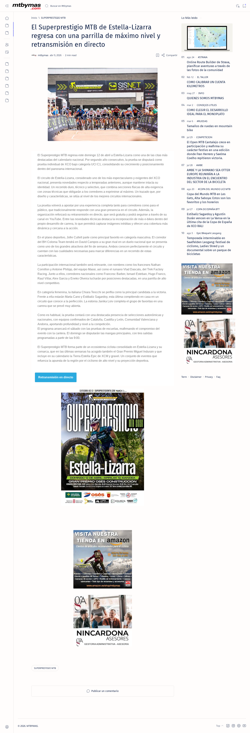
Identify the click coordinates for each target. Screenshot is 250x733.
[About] (7, 44)
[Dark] (237, 6)
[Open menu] (7, 6)
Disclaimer (196, 376)
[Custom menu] (7, 64)
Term (184, 376)
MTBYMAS (32, 726)
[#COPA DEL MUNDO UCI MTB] (214, 189)
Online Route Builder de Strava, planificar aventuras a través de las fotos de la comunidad (208, 66)
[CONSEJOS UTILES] (207, 105)
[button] (228, 725)
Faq (218, 376)
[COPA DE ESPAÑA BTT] (208, 209)
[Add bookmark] (157, 55)
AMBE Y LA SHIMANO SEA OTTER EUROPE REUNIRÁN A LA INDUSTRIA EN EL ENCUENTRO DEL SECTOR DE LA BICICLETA (208, 176)
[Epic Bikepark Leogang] (209, 233)
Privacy (209, 376)
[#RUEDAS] (202, 121)
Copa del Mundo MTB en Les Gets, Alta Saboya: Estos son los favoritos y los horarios (209, 198)
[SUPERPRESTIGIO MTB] (45, 668)
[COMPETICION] (204, 137)
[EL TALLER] (202, 77)
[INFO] (201, 93)
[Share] (169, 55)
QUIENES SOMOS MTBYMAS (205, 98)
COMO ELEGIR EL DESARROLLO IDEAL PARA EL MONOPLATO (207, 112)
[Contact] (7, 52)
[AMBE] (199, 165)
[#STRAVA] (202, 57)
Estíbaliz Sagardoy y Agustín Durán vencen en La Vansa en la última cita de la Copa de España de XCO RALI (209, 220)
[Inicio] (7, 18)
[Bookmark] (244, 6)
